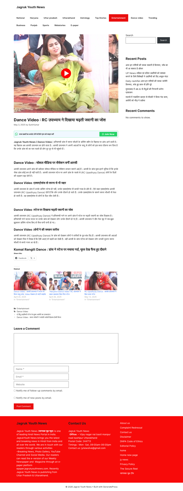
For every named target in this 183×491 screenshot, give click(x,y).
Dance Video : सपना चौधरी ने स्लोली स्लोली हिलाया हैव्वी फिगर (39, 317)
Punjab (34, 25)
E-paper (75, 25)
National (20, 18)
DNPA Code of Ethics (131, 441)
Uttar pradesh (50, 18)
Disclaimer (125, 436)
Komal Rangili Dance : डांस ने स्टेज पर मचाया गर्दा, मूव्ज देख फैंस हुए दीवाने (60, 249)
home (123, 450)
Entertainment (119, 18)
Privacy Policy (127, 464)
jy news (124, 459)
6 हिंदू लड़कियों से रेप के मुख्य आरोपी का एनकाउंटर (34, 314)
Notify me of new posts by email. (34, 398)
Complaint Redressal (131, 427)
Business (20, 25)
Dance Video (22, 311)
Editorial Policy (128, 446)
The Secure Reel (129, 468)
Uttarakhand (69, 18)
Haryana (34, 18)
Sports (46, 25)
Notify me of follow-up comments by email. (39, 390)
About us (125, 423)
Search (129, 35)
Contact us (126, 432)
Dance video (137, 18)
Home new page (129, 455)
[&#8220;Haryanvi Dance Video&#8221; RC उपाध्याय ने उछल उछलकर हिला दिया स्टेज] (65, 281)
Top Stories (100, 18)
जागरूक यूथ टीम (127, 473)
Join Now (109, 134)
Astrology (85, 18)
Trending (152, 18)
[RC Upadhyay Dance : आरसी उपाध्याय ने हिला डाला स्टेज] (101, 281)
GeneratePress (110, 486)
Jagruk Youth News (30, 7)
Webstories (59, 25)
